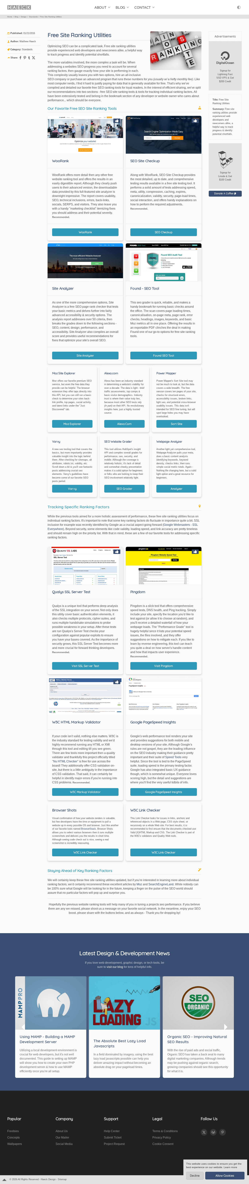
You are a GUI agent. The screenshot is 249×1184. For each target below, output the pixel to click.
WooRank (85, 232)
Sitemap (62, 1179)
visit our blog (115, 966)
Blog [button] (120, 7)
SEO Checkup (163, 232)
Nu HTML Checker (65, 761)
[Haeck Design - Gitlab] (213, 1132)
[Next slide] (225, 1027)
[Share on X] (33, 58)
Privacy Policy (161, 1137)
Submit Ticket (112, 1137)
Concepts (13, 1137)
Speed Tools (173, 757)
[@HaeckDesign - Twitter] (204, 1132)
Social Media (64, 1143)
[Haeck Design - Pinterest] (222, 1132)
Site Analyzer (85, 355)
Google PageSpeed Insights (163, 792)
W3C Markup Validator (85, 792)
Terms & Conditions (165, 1131)
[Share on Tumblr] (29, 58)
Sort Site (176, 424)
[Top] (4, 1179)
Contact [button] (142, 7)
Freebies (13, 1131)
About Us (62, 1131)
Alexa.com (124, 424)
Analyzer (176, 489)
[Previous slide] (23, 1027)
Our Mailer (62, 1137)
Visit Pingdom (163, 666)
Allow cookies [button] (224, 1175)
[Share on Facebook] (20, 58)
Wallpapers (14, 1143)
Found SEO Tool (163, 355)
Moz (139, 884)
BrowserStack (88, 828)
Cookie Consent (162, 1143)
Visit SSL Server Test (85, 666)
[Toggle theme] (239, 7)
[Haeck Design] (19, 7)
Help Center (112, 1131)
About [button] (100, 7)
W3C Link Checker (85, 852)
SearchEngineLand (161, 884)
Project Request (114, 1143)
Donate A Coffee (224, 193)
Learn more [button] (230, 1167)
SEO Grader (124, 489)
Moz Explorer (72, 424)
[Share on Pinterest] (25, 58)
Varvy (72, 489)
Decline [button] (195, 1175)
